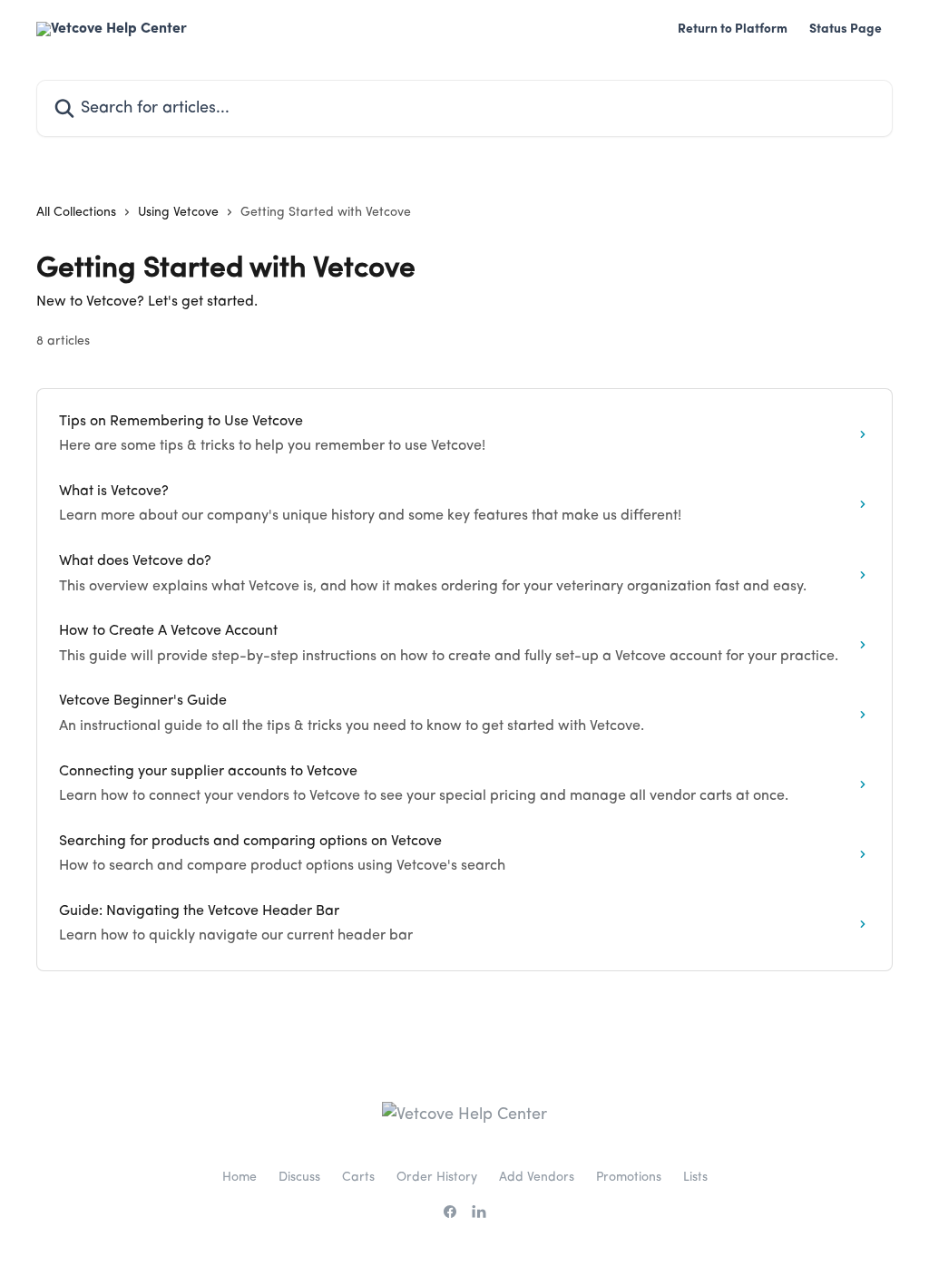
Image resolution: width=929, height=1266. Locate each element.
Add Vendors (536, 1177)
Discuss (299, 1177)
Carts (358, 1177)
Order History (436, 1177)
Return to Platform (732, 29)
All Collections (76, 212)
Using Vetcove (178, 212)
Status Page (845, 29)
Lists (695, 1177)
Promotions (628, 1177)
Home (239, 1177)
